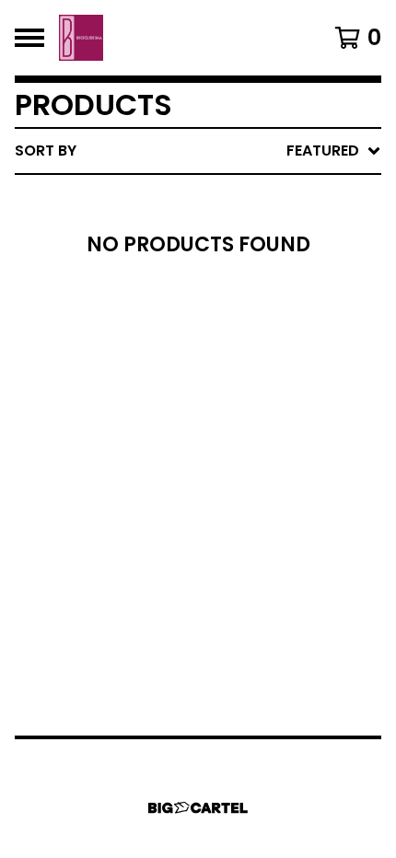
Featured (209, 198)
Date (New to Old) (247, 345)
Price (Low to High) (252, 404)
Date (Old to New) (247, 375)
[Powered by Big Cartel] (198, 807)
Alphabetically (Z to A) (268, 316)
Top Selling (218, 257)
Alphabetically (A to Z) (268, 286)
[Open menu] (29, 38)
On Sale (203, 227)
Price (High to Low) (252, 434)
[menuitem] (198, 151)
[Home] (81, 38)
